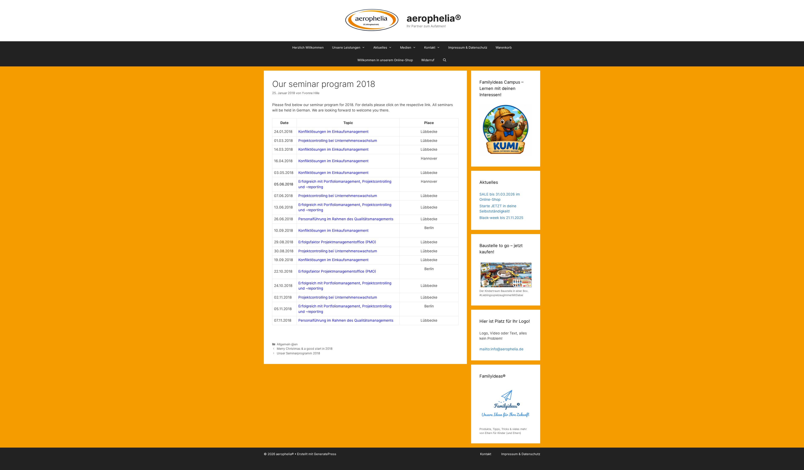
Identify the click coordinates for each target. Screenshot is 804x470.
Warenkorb (504, 47)
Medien (405, 47)
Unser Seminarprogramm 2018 (298, 353)
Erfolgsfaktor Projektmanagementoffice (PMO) (337, 271)
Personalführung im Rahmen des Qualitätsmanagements (345, 320)
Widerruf (427, 60)
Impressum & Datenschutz (467, 47)
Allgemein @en (287, 344)
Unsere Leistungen (346, 47)
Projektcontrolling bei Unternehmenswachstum (337, 196)
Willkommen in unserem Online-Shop (385, 60)
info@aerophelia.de (507, 349)
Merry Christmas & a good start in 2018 (304, 348)
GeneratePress (325, 454)
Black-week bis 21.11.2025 (501, 218)
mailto (484, 349)
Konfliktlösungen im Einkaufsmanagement (333, 131)
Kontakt (429, 47)
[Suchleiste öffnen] (444, 60)
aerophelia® (434, 18)
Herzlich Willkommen (308, 47)
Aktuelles (380, 47)
